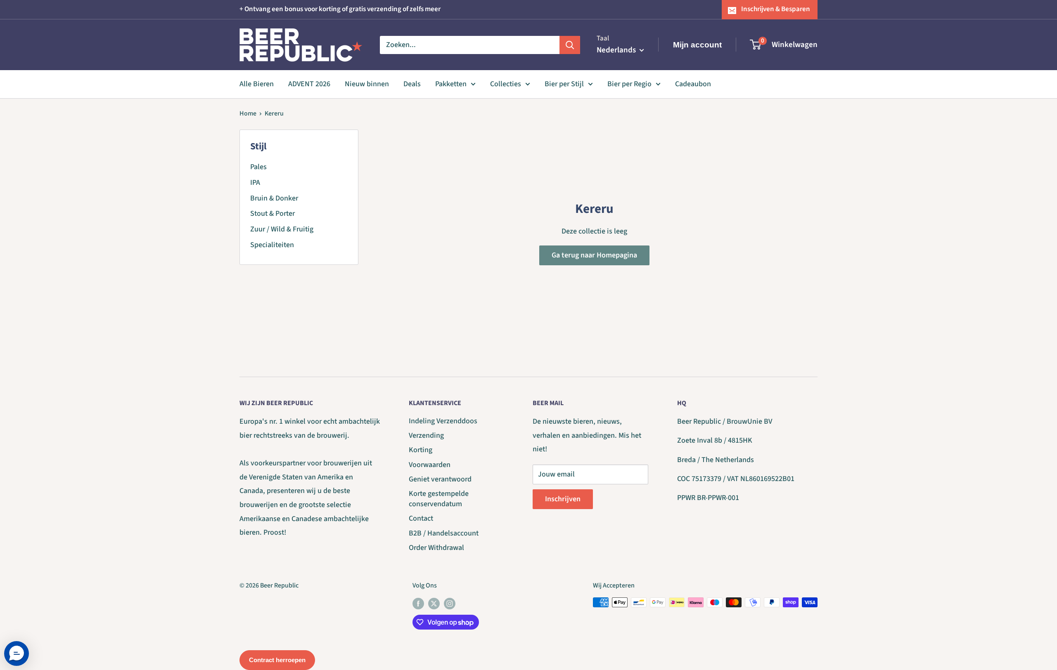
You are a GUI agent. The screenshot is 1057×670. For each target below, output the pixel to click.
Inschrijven (563, 499)
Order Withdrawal (436, 548)
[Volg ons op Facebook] (418, 603)
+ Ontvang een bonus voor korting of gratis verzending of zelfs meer (340, 9)
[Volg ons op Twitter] (434, 603)
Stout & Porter (272, 213)
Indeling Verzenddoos (443, 421)
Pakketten (451, 84)
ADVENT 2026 (309, 84)
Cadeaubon (693, 84)
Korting (420, 450)
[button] (16, 653)
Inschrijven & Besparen (775, 9)
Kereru (274, 113)
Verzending (426, 435)
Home (247, 113)
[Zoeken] (569, 44)
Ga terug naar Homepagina (594, 255)
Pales (258, 167)
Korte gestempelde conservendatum (439, 498)
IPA (255, 182)
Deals (412, 84)
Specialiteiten (272, 245)
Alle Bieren (256, 84)
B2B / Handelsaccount (444, 533)
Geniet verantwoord (440, 479)
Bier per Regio (629, 84)
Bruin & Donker (274, 198)
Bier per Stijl (564, 84)
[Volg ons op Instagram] (449, 603)
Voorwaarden (429, 465)
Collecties (505, 84)
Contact (421, 518)
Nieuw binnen (367, 84)
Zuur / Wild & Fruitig (281, 229)
